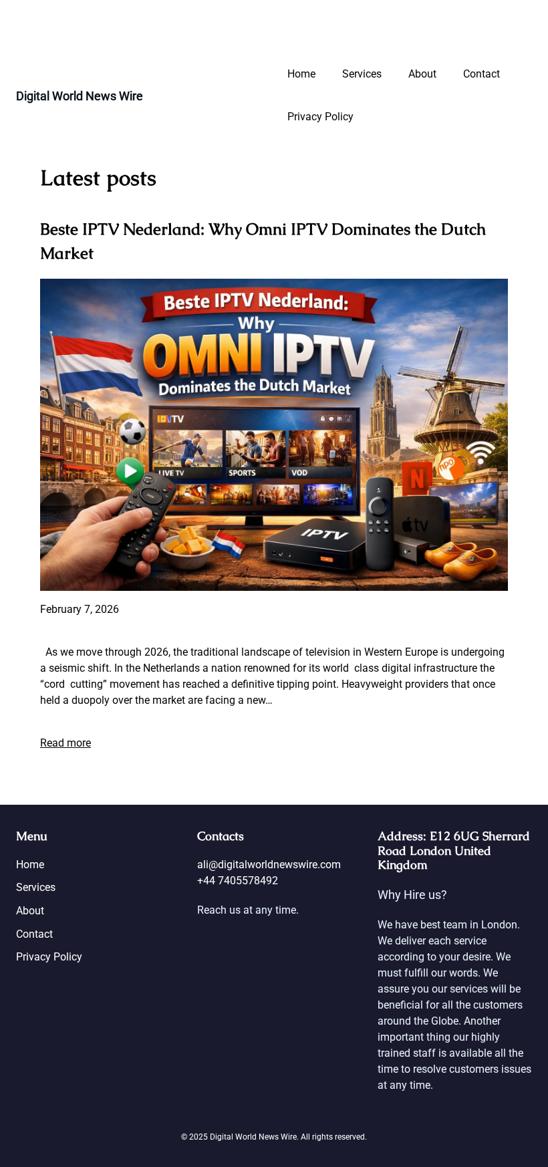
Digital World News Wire (79, 96)
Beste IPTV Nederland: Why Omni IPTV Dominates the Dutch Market (263, 241)
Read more (65, 743)
